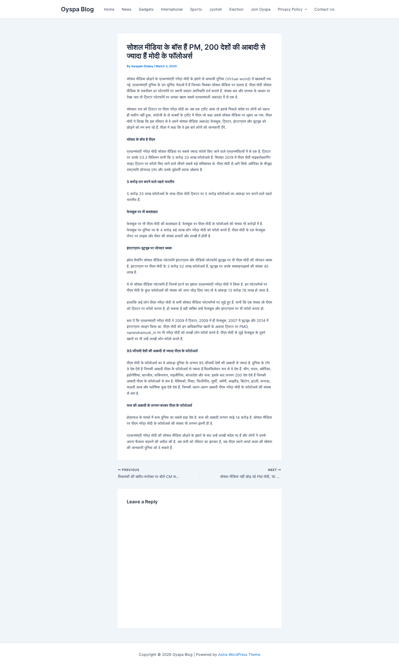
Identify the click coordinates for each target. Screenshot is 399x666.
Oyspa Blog (77, 9)
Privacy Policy (290, 9)
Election (236, 9)
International (172, 9)
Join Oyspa (260, 9)
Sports (196, 9)
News (126, 9)
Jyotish (215, 9)
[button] (304, 9)
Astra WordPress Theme (239, 654)
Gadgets (146, 9)
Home (109, 9)
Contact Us (324, 9)
